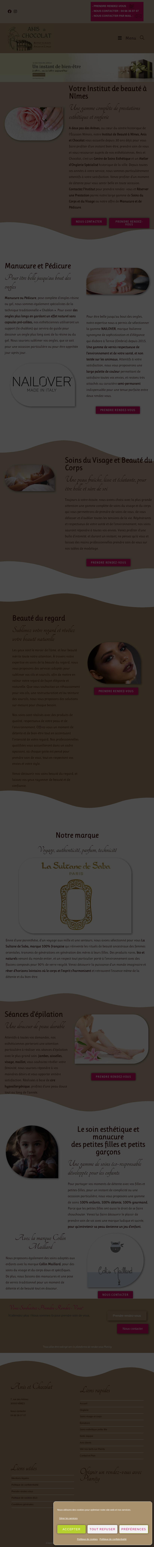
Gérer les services (68, 1518)
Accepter (72, 1529)
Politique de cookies (87, 1539)
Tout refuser (102, 1529)
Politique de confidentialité (113, 1539)
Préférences (133, 1529)
